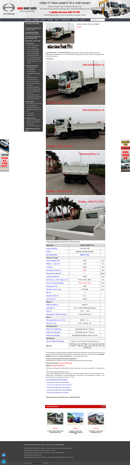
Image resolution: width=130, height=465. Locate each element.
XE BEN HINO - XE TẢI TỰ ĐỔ (33, 41)
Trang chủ (28, 19)
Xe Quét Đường (30, 115)
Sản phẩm (50, 19)
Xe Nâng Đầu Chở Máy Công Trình (33, 74)
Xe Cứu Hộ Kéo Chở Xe (32, 77)
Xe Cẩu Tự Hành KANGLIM (33, 53)
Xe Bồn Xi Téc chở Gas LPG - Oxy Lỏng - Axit (33, 122)
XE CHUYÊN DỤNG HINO (32, 65)
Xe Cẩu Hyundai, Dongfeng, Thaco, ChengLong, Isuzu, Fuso (34, 56)
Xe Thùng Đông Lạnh (31, 67)
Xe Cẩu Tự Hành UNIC (32, 47)
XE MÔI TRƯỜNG (30, 101)
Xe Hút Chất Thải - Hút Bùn (33, 107)
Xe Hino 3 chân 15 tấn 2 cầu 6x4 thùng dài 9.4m (55, 431)
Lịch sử (43, 19)
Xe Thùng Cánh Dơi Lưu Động (33, 89)
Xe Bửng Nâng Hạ (31, 71)
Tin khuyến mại (66, 19)
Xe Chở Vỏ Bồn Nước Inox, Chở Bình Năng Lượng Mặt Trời (34, 95)
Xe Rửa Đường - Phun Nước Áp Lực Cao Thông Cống (34, 104)
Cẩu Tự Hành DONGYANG (33, 51)
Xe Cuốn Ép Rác (30, 113)
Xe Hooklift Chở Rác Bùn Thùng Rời (34, 110)
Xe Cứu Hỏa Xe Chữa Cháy (33, 98)
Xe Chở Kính (30, 93)
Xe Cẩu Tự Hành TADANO (33, 49)
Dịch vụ (57, 19)
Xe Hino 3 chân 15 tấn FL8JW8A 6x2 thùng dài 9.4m (75, 432)
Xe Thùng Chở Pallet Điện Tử (33, 91)
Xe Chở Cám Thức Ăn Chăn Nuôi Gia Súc (33, 84)
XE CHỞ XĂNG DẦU (30, 118)
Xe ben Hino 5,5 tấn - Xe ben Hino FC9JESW (88, 24)
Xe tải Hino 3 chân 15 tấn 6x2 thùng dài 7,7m (96, 431)
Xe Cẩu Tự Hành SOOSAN (33, 45)
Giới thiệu (36, 19)
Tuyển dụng (75, 19)
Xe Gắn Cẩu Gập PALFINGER (33, 59)
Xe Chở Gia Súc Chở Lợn (32, 81)
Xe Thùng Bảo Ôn (31, 69)
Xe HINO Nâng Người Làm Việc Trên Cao (34, 62)
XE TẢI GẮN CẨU (30, 43)
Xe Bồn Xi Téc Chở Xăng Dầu (33, 119)
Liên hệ (83, 19)
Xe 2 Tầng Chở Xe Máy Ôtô (33, 87)
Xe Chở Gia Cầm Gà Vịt (32, 79)
